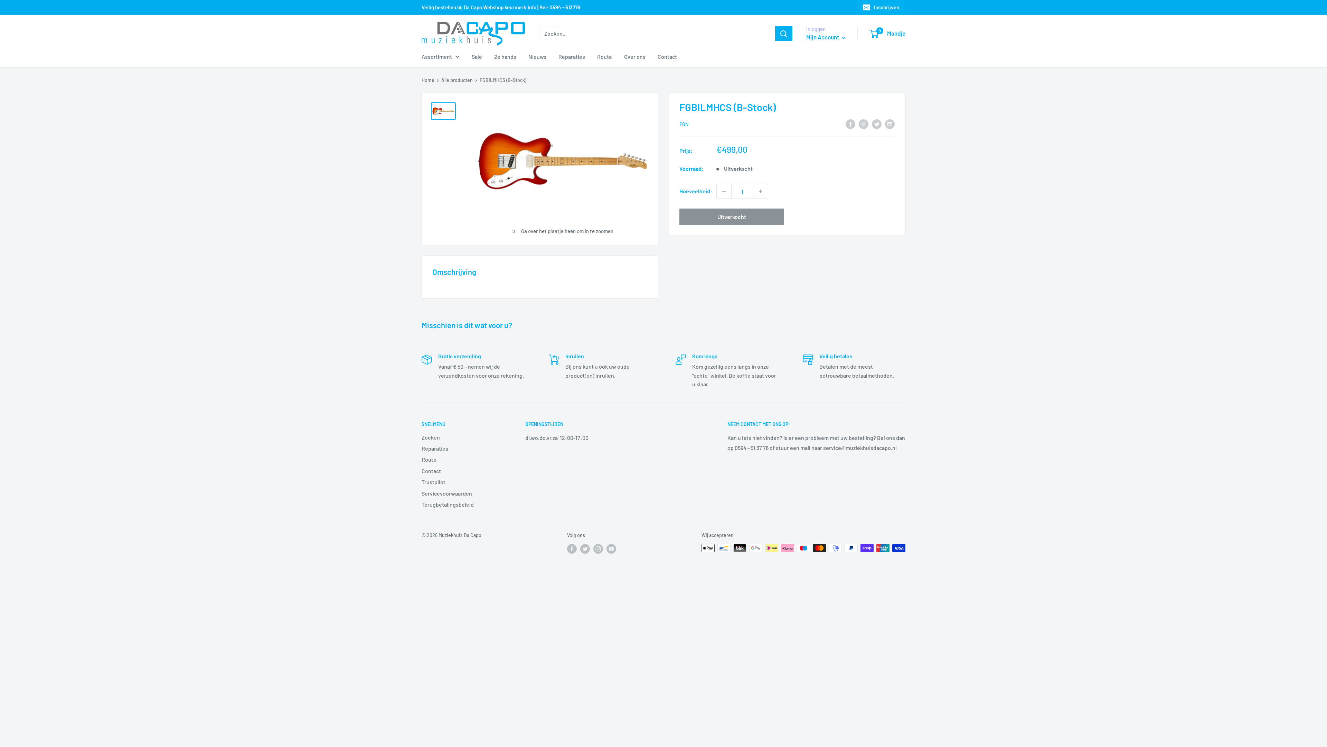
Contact (667, 56)
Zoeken (431, 437)
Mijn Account (823, 37)
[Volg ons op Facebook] (572, 549)
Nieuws (537, 56)
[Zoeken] (783, 33)
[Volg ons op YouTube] (611, 549)
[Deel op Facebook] (850, 123)
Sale (477, 56)
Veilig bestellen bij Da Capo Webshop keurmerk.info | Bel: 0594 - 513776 (501, 7)
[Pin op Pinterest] (863, 123)
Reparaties (571, 56)
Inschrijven (886, 7)
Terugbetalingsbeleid (448, 504)
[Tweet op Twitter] (877, 123)
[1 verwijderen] (724, 191)
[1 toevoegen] (760, 191)
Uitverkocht (731, 216)
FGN (683, 124)
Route (604, 56)
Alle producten (457, 80)
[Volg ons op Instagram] (598, 549)
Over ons (635, 56)
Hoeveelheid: (695, 191)
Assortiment (437, 56)
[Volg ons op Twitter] (585, 549)
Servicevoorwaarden (447, 493)
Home (428, 80)
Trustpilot (433, 482)
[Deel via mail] (890, 123)
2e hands (505, 56)
